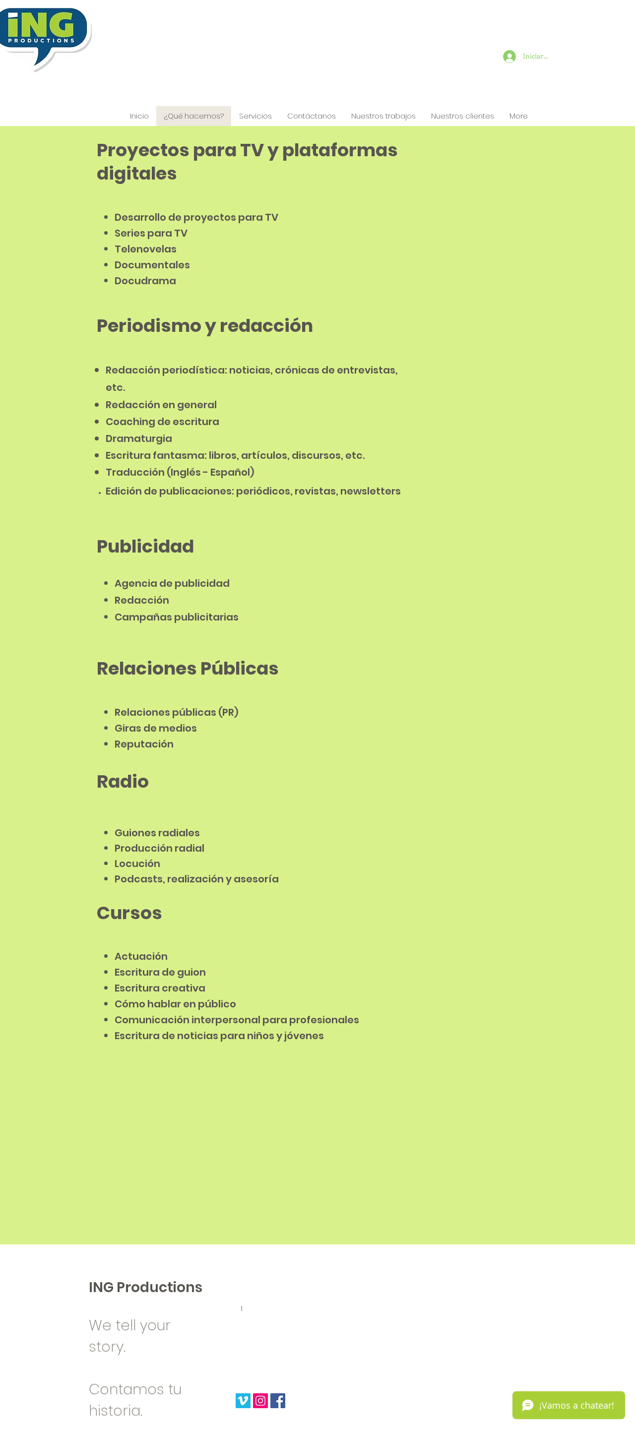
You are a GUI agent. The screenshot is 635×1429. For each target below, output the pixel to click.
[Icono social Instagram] (260, 1400)
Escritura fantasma (155, 455)
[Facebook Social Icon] (277, 1400)
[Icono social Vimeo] (243, 1400)
